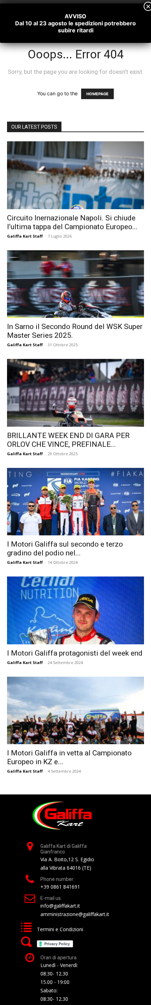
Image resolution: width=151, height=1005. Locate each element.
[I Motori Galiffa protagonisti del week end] (75, 610)
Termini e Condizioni (60, 929)
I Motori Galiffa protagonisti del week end (75, 653)
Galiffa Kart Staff (25, 236)
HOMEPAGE (97, 93)
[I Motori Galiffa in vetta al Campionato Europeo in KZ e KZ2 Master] (75, 711)
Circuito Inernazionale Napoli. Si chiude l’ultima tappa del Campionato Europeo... (72, 222)
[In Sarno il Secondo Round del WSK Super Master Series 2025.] (75, 284)
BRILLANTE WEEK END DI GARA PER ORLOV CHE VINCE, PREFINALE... (68, 440)
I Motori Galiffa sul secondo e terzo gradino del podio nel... (65, 548)
